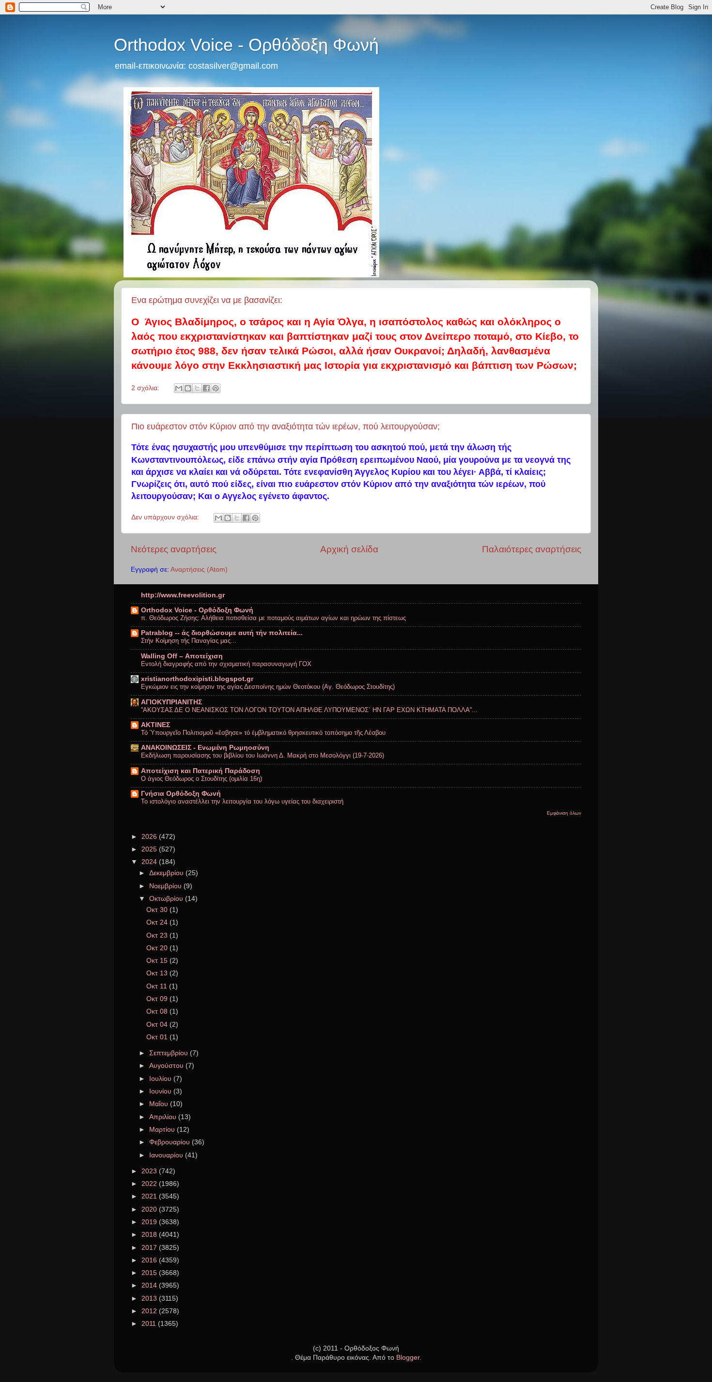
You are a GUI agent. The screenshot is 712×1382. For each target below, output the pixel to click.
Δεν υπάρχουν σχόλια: (166, 517)
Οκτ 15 (158, 960)
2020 (150, 1209)
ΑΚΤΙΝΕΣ (155, 725)
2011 (149, 1323)
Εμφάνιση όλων (564, 813)
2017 (150, 1247)
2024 (150, 862)
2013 (150, 1298)
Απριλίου (163, 1117)
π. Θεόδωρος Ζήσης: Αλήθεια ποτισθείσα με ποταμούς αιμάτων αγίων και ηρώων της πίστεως (273, 618)
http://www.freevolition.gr (183, 595)
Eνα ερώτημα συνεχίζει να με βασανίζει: (206, 300)
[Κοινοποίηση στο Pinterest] (215, 388)
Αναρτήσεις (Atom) (199, 569)
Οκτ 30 (158, 909)
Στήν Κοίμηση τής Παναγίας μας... (188, 640)
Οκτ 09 (158, 998)
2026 (150, 836)
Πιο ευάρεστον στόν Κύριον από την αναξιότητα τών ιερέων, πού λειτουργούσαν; (285, 426)
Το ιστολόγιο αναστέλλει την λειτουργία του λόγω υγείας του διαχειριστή (242, 801)
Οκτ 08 (158, 1011)
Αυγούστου (167, 1065)
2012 (150, 1311)
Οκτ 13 (158, 973)
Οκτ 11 (157, 986)
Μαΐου (159, 1104)
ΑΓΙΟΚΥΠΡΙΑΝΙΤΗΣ (171, 702)
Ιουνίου (161, 1091)
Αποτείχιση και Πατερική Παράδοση (200, 771)
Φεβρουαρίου (170, 1142)
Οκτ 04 (158, 1024)
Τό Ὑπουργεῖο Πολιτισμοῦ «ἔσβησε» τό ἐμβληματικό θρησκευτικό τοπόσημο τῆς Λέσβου (263, 732)
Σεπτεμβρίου (169, 1053)
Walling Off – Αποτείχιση (182, 656)
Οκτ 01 (158, 1037)
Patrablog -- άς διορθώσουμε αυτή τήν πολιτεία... (222, 633)
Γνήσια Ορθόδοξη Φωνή (181, 793)
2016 (150, 1260)
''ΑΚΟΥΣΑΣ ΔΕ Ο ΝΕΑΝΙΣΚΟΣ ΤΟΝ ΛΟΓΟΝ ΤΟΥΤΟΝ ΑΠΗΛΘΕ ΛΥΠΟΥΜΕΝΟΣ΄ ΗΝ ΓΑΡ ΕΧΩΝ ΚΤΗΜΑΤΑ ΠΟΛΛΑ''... (309, 710)
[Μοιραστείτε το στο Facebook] (206, 388)
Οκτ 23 (158, 935)
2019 (150, 1222)
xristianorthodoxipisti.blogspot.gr (197, 679)
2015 (150, 1272)
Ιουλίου (161, 1078)
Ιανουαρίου (167, 1155)
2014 (150, 1285)
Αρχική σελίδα (349, 549)
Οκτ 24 (158, 922)
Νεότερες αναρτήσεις (174, 549)
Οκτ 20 (158, 948)
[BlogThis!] (188, 388)
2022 (150, 1183)
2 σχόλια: (146, 388)
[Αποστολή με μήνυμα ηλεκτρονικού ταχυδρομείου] (179, 388)
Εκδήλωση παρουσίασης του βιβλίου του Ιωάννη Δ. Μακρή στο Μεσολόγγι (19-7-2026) (262, 755)
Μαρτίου (163, 1129)
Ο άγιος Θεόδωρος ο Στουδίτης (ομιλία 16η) (201, 778)
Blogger (407, 1357)
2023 (150, 1171)
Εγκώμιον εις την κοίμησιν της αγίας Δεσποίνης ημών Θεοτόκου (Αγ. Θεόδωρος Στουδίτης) (268, 686)
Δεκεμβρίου (167, 873)
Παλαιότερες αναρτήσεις (531, 549)
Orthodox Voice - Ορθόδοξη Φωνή (246, 45)
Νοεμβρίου (166, 886)
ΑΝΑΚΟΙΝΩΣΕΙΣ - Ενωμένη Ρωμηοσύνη (205, 747)
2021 (150, 1196)
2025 (150, 849)
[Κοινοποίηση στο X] (197, 388)
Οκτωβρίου (167, 898)
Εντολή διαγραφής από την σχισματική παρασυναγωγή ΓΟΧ (226, 664)
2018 (150, 1234)
